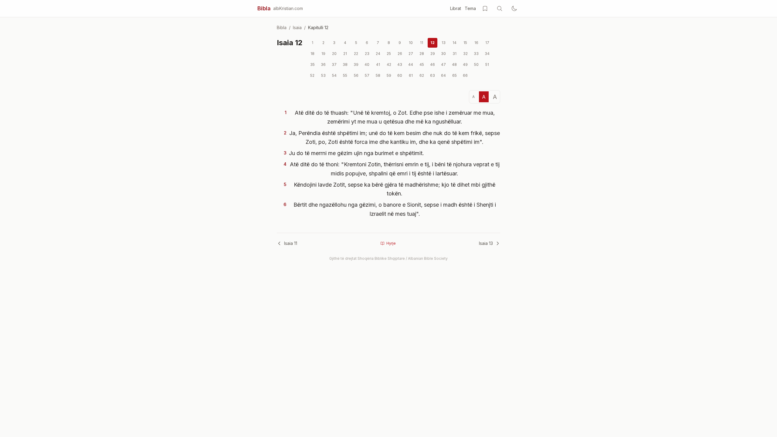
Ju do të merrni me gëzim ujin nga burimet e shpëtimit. (356, 153)
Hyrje (391, 243)
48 (454, 64)
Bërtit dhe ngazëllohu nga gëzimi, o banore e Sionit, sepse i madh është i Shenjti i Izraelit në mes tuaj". (394, 209)
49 (465, 64)
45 (421, 64)
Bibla (264, 8)
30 (443, 53)
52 (312, 75)
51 (487, 64)
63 (432, 75)
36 (323, 64)
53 (323, 75)
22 (356, 53)
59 (389, 75)
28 (421, 53)
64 (443, 75)
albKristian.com (288, 8)
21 (345, 53)
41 (378, 64)
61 (411, 75)
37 (334, 64)
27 (411, 53)
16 (476, 42)
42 (389, 64)
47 (443, 64)
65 (454, 75)
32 (465, 53)
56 (356, 75)
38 (345, 64)
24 (378, 53)
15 (465, 42)
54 (334, 75)
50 (476, 64)
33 (476, 53)
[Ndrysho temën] (514, 8)
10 (411, 42)
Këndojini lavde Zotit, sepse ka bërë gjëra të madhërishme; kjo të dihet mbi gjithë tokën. (394, 189)
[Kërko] (499, 8)
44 (410, 64)
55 (345, 75)
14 (454, 42)
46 (432, 64)
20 (334, 53)
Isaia (297, 27)
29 (432, 53)
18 (312, 53)
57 (367, 75)
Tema (470, 8)
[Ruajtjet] (485, 8)
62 (421, 75)
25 (389, 53)
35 (312, 64)
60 (399, 75)
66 (465, 75)
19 (323, 53)
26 (400, 53)
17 (487, 42)
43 (399, 64)
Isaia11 (290, 243)
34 (487, 53)
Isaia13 (486, 243)
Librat (455, 8)
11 (421, 42)
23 (367, 53)
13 (444, 42)
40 (367, 64)
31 (454, 53)
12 (432, 42)
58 (378, 75)
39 (356, 64)
